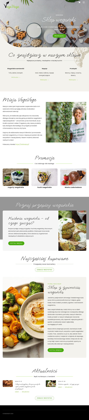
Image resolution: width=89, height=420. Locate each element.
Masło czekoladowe (73, 187)
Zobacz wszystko (44, 270)
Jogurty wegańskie (16, 187)
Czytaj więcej (55, 350)
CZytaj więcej (16, 243)
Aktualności (25, 392)
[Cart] (79, 2)
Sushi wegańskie (44, 187)
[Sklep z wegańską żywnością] (11, 9)
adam (17, 392)
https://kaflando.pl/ (22, 144)
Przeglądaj (59, 36)
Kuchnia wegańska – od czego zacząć (68, 384)
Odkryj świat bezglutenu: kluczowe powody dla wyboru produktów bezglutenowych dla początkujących (27, 386)
